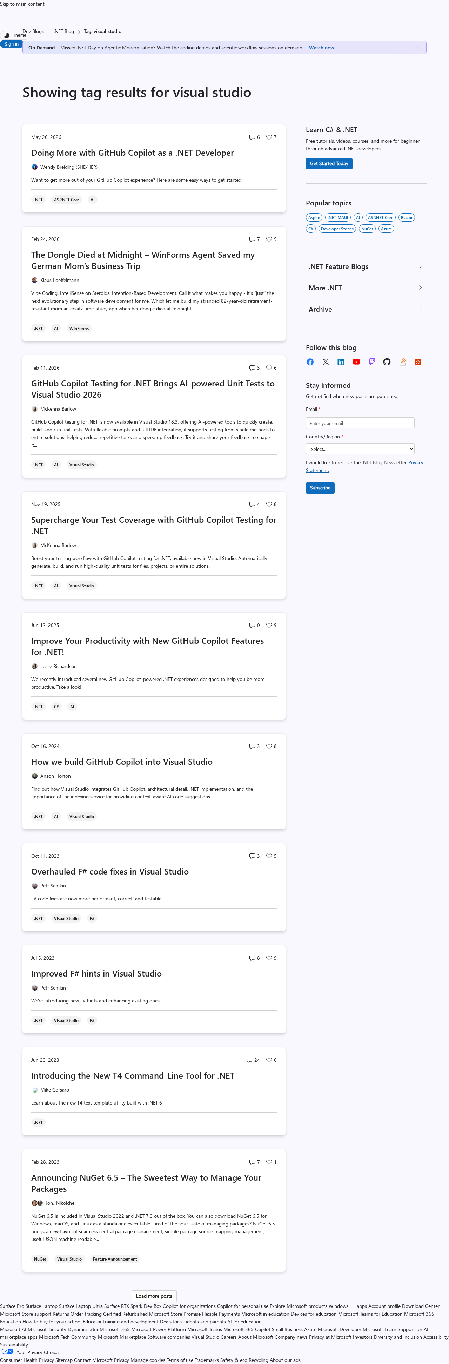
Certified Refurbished (125, 1313)
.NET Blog (64, 31)
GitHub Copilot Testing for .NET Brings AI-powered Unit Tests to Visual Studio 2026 (153, 388)
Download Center (421, 1306)
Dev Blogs (33, 31)
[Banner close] (417, 47)
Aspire (314, 217)
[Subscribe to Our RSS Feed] (418, 362)
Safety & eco (233, 1360)
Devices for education (314, 1313)
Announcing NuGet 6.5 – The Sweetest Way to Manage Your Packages (146, 1182)
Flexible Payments (221, 1313)
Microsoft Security (47, 1329)
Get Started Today (329, 163)
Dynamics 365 (83, 1329)
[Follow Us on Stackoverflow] (402, 362)
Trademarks (207, 1360)
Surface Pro (12, 1306)
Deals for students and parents (193, 1321)
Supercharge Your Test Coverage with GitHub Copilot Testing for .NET (153, 525)
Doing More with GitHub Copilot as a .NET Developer (132, 152)
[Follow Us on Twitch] (372, 362)
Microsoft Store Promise (175, 1313)
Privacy (122, 1360)
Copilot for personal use (242, 1306)
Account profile (384, 1306)
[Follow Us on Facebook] (310, 362)
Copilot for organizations (189, 1306)
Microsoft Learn (379, 1329)
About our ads (285, 1360)
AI (358, 217)
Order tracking (86, 1313)
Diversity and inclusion (398, 1336)
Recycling (258, 1360)
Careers (229, 1336)
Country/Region (324, 436)
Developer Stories (337, 228)
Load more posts (154, 1295)
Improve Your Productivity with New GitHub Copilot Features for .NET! (147, 646)
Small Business (287, 1329)
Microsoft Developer (339, 1329)
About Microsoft (255, 1336)
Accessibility (436, 1336)
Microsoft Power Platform (158, 1329)
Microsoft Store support (25, 1313)
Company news (291, 1336)
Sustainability (14, 1344)
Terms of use (180, 1360)
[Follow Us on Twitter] (325, 362)
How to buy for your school (51, 1321)
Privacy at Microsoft (330, 1336)
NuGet (367, 228)
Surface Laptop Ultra (81, 1306)
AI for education (244, 1321)
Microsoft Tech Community (67, 1336)
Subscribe (320, 487)
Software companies (168, 1336)
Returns (61, 1313)
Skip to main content (22, 3)
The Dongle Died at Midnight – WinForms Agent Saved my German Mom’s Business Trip (143, 260)
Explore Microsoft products (298, 1306)
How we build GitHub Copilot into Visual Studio (122, 761)
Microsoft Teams (204, 1329)
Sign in (12, 44)
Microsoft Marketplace (122, 1336)
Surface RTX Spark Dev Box (132, 1306)
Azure (386, 228)
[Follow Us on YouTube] (356, 362)
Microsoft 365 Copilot (246, 1329)
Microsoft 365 (115, 1329)
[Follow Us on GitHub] (387, 362)
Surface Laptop (42, 1306)
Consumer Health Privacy (27, 1360)
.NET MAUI (338, 217)
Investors (363, 1336)
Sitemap (64, 1360)
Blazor (407, 217)
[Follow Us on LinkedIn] (341, 362)
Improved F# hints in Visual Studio (96, 973)
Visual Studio (205, 1336)
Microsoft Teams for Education (370, 1313)
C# (310, 228)
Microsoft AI (13, 1329)
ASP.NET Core (380, 217)
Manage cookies (147, 1360)
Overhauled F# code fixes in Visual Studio (110, 871)
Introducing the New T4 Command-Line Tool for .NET (132, 1075)
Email (313, 409)
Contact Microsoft (93, 1360)
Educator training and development (121, 1321)
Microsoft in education (265, 1313)
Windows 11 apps (348, 1306)
